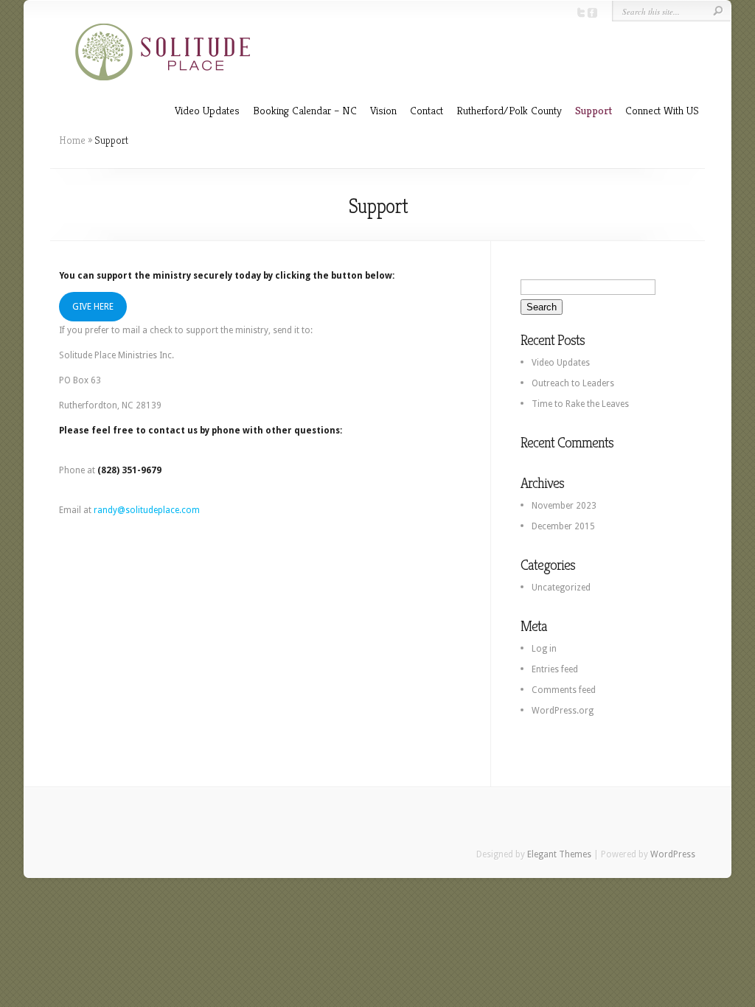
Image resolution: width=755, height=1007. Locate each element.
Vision (383, 110)
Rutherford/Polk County (509, 110)
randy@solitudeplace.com (147, 510)
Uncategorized (561, 587)
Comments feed (564, 690)
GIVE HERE (93, 307)
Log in (544, 649)
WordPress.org (563, 710)
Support (593, 110)
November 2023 (564, 506)
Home (72, 140)
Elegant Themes (559, 854)
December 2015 (563, 526)
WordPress (672, 854)
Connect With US (662, 110)
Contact (426, 110)
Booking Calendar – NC (305, 110)
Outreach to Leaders (573, 383)
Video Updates (207, 110)
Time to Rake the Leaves (580, 404)
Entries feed (555, 669)
